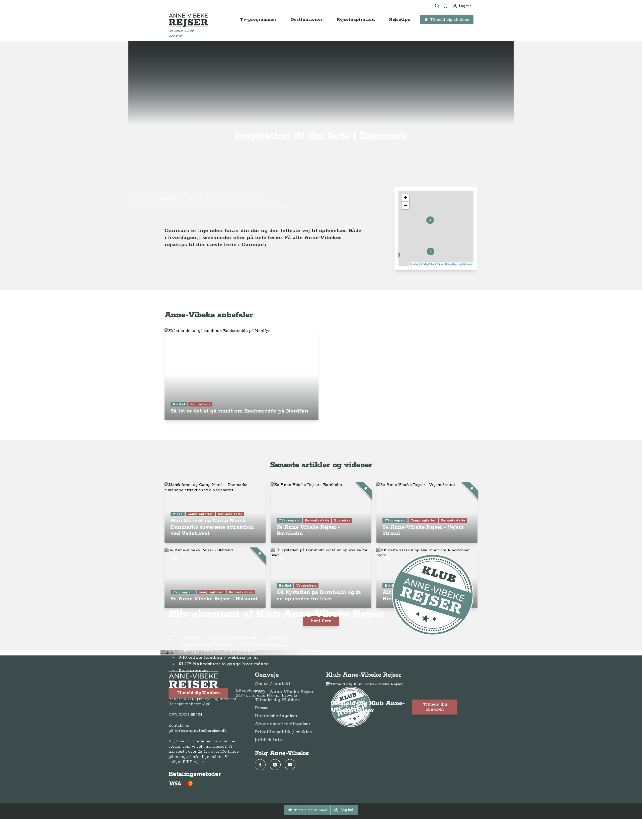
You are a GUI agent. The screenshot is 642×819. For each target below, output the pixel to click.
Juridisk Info (268, 740)
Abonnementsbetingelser (282, 724)
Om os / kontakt (272, 684)
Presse (262, 708)
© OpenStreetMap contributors (453, 264)
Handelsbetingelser (276, 716)
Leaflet (414, 264)
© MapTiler (427, 264)
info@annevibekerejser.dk (201, 730)
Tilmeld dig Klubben (198, 693)
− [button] (405, 205)
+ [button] (405, 198)
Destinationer (171, 198)
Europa (194, 198)
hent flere (321, 621)
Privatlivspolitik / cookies (283, 732)
